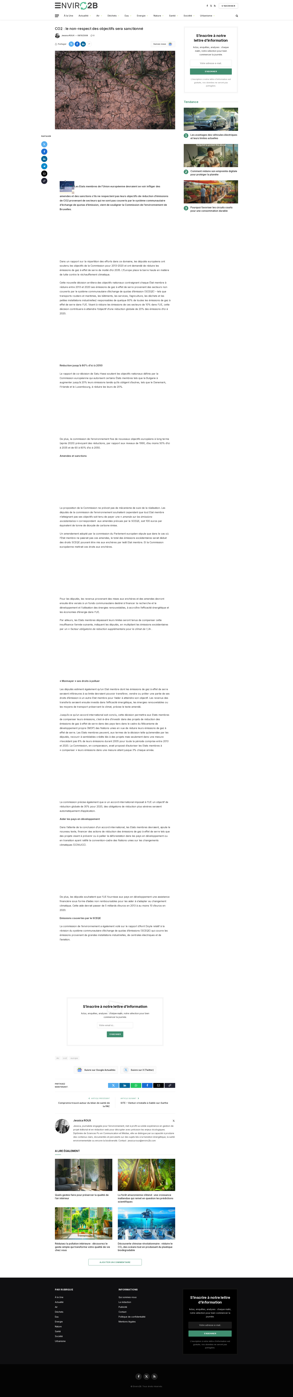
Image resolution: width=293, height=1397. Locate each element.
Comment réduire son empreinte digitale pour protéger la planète (213, 173)
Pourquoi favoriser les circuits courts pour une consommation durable (211, 209)
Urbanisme (206, 15)
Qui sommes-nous (128, 1297)
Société (188, 15)
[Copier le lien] (44, 181)
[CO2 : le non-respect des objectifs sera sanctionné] (115, 90)
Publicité (123, 1307)
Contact (122, 1312)
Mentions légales (127, 1321)
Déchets (112, 15)
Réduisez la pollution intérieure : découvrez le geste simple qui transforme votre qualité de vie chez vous (82, 1247)
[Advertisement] (115, 156)
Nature (157, 15)
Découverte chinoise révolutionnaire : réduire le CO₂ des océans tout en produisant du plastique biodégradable (145, 1247)
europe (74, 1058)
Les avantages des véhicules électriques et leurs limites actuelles (213, 136)
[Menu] (57, 15)
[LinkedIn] (44, 159)
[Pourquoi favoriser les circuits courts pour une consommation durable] (211, 192)
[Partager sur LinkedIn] (83, 44)
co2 (65, 1058)
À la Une (68, 15)
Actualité (83, 15)
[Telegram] (44, 166)
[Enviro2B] (77, 5)
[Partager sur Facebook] (77, 44)
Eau (127, 15)
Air (97, 15)
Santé (172, 15)
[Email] (44, 174)
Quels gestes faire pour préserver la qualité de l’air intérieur (82, 1196)
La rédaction (125, 1302)
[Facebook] (44, 152)
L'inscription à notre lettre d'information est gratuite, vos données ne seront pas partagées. (211, 82)
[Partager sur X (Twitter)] (71, 44)
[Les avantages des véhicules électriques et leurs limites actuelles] (211, 119)
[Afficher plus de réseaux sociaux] (89, 44)
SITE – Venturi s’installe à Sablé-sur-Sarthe (144, 1102)
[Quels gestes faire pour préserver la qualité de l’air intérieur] (83, 1175)
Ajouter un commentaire (115, 1262)
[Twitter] (44, 144)
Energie (141, 15)
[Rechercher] (236, 15)
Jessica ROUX (67, 35)
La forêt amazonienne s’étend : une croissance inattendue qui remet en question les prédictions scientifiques (145, 1198)
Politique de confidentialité (132, 1316)
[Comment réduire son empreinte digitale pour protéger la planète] (211, 155)
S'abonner (228, 6)
